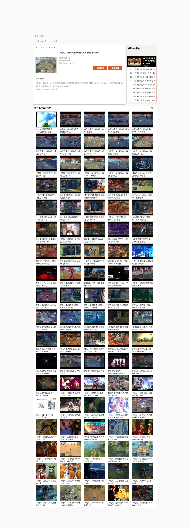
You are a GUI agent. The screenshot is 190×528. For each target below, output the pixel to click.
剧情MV (118, 36)
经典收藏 (91, 36)
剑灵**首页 (39, 36)
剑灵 (42, 47)
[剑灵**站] (95, 14)
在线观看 (100, 68)
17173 (37, 47)
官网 (147, 36)
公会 (101, 36)
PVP (71, 36)
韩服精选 (80, 36)
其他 (127, 36)
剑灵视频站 (49, 47)
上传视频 (115, 68)
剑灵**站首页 (41, 41)
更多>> (153, 108)
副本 (109, 36)
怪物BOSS (137, 36)
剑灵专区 (51, 36)
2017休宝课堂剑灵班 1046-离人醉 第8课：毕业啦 (149, 60)
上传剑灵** (54, 41)
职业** (62, 36)
